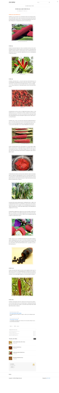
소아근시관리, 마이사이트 (14, 319)
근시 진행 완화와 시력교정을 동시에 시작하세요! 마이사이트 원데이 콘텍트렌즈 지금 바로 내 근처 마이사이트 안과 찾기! (22, 321)
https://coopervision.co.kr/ (13, 318)
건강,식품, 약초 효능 (12, 365)
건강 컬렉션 (12, 364)
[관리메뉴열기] (57, 1)
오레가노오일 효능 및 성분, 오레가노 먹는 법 (14, 331)
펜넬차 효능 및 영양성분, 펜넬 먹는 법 (13, 335)
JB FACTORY (48, 378)
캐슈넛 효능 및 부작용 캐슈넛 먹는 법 (13, 334)
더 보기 (35, 338)
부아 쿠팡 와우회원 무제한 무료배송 (15, 313)
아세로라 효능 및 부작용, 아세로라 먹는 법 (13, 333)
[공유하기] (12, 326)
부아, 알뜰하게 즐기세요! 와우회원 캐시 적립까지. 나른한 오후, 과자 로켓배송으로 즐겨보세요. (22, 315)
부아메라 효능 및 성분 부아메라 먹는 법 (22, 9)
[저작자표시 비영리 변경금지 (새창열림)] (18, 326)
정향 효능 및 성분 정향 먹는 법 (12, 332)
